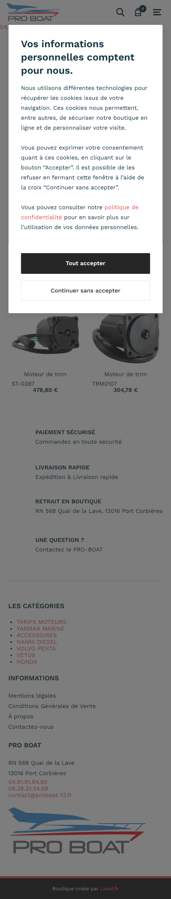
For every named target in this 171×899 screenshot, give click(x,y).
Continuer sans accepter (85, 291)
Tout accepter (85, 263)
